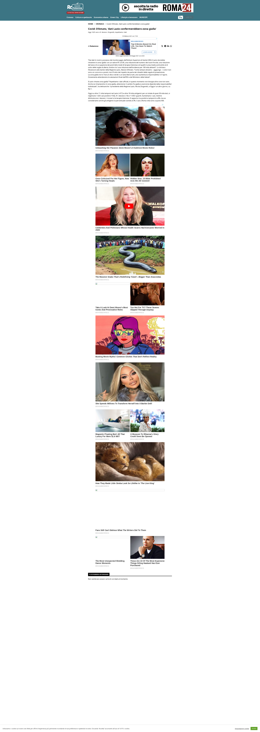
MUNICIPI (143, 17)
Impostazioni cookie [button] (242, 728)
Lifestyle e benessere (129, 17)
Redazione (94, 46)
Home (90, 24)
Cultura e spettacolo (83, 17)
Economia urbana (101, 17)
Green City (114, 17)
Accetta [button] (254, 728)
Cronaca (70, 17)
